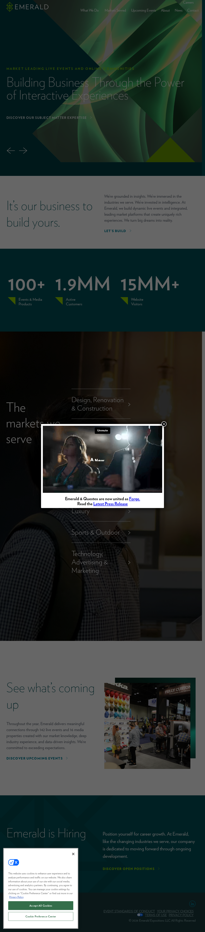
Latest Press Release (110, 503)
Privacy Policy (16, 897)
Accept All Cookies (40, 905)
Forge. (134, 498)
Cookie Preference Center (40, 916)
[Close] (73, 854)
